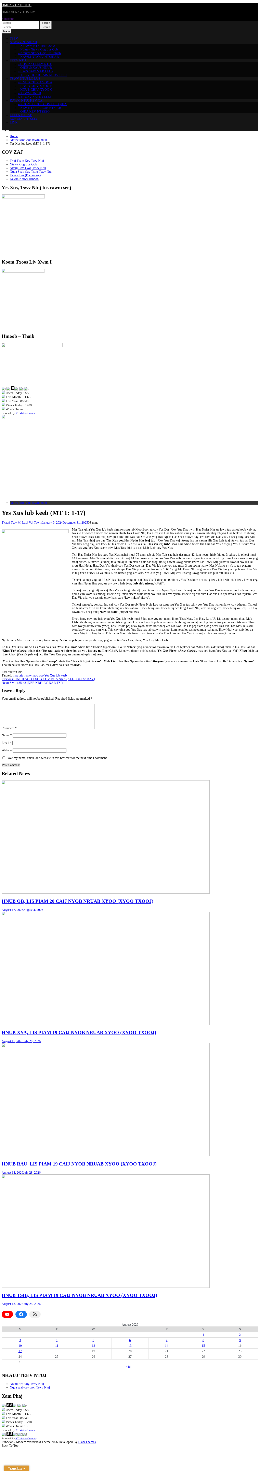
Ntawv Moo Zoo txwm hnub (28, 502)
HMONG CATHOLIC (16, 5)
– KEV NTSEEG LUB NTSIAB (39, 107)
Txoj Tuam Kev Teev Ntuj (27, 160)
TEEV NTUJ (18, 60)
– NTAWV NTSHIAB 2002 (36, 45)
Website (7, 750)
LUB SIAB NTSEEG (24, 118)
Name (7, 735)
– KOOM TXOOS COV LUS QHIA (42, 104)
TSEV (14, 38)
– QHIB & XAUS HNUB (35, 67)
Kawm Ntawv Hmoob (24, 179)
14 (166, 1345)
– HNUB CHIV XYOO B (35, 86)
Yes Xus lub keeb (55, 675)
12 (93, 1345)
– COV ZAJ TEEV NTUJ (35, 64)
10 (20, 1345)
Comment (9, 728)
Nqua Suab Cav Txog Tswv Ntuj (31, 171)
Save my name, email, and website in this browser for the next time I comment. (56, 758)
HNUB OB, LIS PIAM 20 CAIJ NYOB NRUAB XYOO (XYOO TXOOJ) (77, 901)
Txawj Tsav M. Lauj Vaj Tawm (22, 522)
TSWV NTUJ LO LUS (25, 78)
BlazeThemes (87, 1442)
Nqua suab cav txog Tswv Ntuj (30, 1387)
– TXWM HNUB (29, 93)
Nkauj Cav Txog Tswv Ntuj (28, 168)
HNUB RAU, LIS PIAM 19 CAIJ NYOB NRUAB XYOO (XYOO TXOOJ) (79, 1164)
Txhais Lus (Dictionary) (25, 175)
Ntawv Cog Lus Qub (23, 164)
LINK (14, 122)
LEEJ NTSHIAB (21, 115)
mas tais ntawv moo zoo (28, 675)
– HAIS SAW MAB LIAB (35, 71)
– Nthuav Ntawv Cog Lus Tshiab (39, 53)
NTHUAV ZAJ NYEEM (34, 97)
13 (130, 1345)
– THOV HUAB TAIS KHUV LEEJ (42, 75)
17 (20, 1351)
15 (203, 1345)
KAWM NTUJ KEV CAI (26, 100)
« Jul (128, 1366)
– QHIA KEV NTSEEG (34, 111)
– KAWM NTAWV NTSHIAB (38, 56)
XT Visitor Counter (25, 413)
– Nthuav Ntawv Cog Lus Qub (38, 49)
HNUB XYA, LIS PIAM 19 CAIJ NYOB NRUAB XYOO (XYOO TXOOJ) (79, 1032)
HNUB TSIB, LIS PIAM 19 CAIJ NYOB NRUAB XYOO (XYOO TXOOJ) (79, 1295)
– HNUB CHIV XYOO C (35, 89)
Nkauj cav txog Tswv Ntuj (27, 1383)
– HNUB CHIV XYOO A (35, 82)
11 (56, 1345)
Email (7, 742)
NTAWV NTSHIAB (23, 42)
